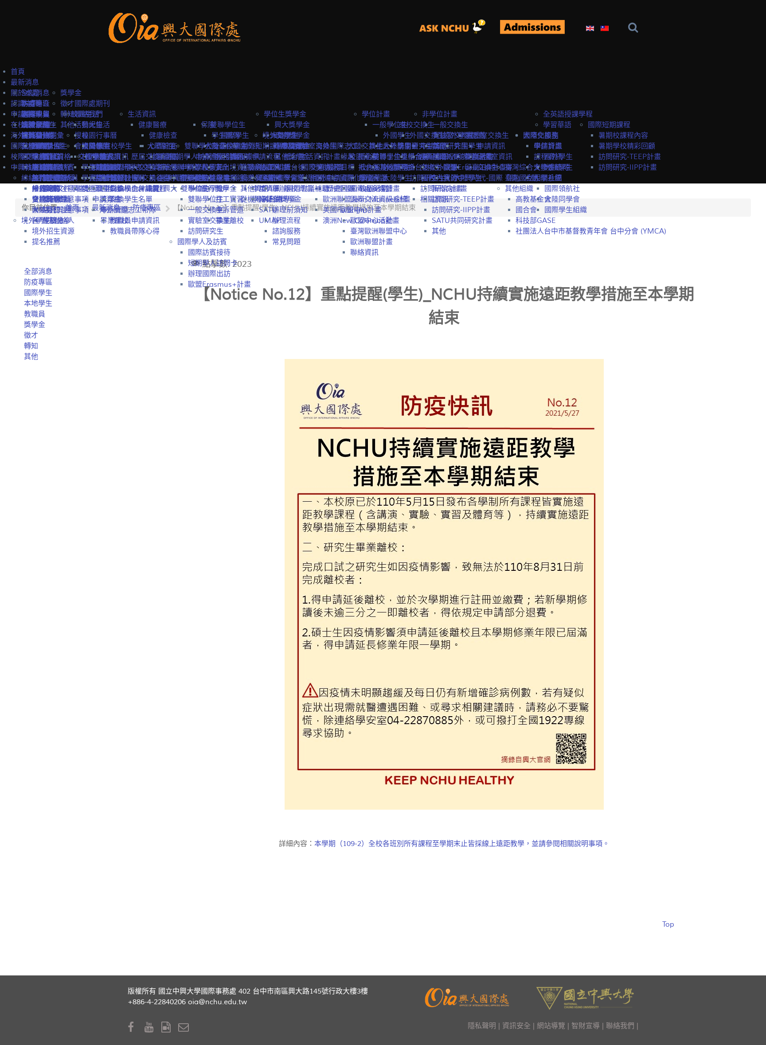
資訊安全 (516, 1026)
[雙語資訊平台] (456, 27)
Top (668, 924)
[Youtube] (153, 1027)
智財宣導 (585, 1026)
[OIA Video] (169, 1027)
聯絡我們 (620, 1026)
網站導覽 (551, 1026)
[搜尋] (635, 28)
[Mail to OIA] (185, 1027)
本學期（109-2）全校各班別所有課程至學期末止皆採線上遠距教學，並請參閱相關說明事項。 (462, 843)
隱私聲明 (482, 1026)
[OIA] (468, 996)
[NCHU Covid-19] (532, 27)
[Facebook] (136, 1027)
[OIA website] (176, 27)
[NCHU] (585, 997)
